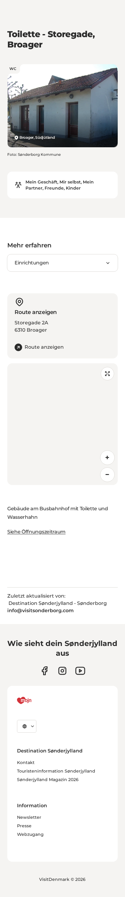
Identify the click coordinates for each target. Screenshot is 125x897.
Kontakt (26, 762)
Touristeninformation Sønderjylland (56, 771)
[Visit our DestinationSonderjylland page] (44, 670)
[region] (62, 424)
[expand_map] (107, 373)
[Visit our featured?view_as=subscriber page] (80, 670)
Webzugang (30, 834)
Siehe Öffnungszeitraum (36, 532)
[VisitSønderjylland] (35, 700)
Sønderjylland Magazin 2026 (48, 779)
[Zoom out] (107, 474)
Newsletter (29, 817)
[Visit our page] (62, 670)
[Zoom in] (107, 457)
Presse (24, 826)
